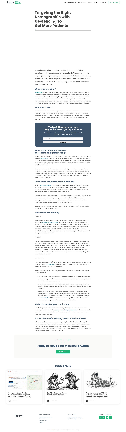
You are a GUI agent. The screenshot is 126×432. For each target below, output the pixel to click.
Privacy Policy (76, 429)
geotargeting (44, 158)
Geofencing (38, 92)
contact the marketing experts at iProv (66, 310)
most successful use (45, 185)
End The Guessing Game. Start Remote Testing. (57, 394)
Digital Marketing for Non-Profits (75, 419)
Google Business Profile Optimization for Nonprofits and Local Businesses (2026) (19, 395)
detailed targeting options (50, 222)
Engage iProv (63, 351)
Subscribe (63, 142)
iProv (13, 2)
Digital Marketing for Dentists (75, 417)
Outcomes (41, 419)
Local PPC (45, 298)
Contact (41, 422)
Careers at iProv (43, 420)
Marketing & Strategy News (45, 417)
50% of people (50, 264)
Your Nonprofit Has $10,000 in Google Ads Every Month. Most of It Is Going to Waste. (97, 395)
